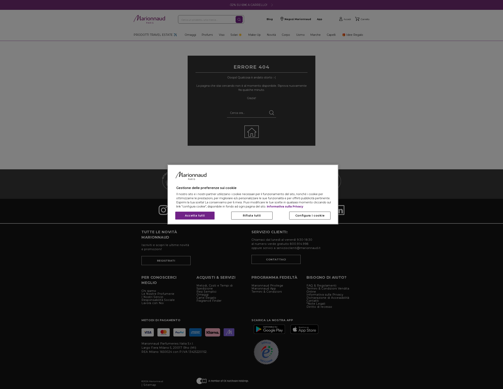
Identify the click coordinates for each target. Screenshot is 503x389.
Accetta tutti (195, 216)
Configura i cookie (310, 216)
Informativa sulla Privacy (285, 206)
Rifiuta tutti (252, 216)
